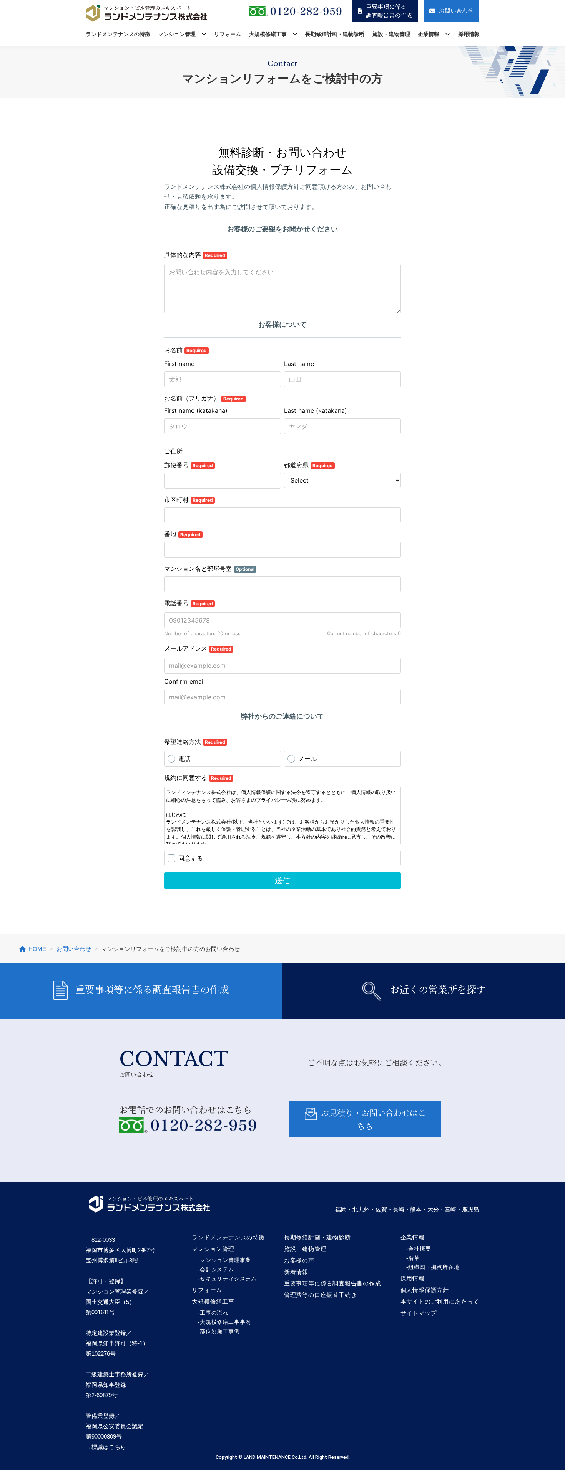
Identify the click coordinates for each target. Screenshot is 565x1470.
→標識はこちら (106, 1447)
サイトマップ (418, 1313)
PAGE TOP (546, 1419)
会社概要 (419, 1249)
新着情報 (296, 1272)
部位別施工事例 (220, 1331)
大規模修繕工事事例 (225, 1322)
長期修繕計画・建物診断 (334, 34)
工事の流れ (214, 1313)
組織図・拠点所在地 (433, 1267)
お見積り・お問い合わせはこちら (373, 1119)
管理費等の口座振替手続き (320, 1295)
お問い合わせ (456, 11)
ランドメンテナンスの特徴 (118, 34)
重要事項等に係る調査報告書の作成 (152, 989)
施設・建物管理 (391, 34)
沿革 (414, 1258)
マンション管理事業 (225, 1260)
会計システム (217, 1269)
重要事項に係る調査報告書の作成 (389, 10)
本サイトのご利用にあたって (439, 1301)
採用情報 (469, 34)
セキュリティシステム (228, 1279)
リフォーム (227, 34)
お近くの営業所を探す (438, 989)
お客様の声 (299, 1260)
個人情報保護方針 (424, 1290)
